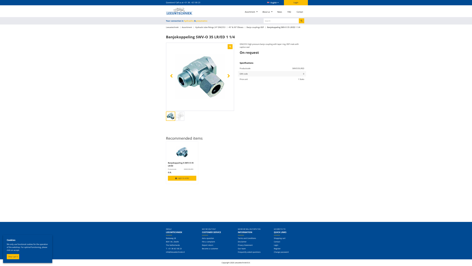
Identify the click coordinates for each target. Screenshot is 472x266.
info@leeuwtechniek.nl (175, 252)
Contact (300, 12)
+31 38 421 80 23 (175, 248)
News (279, 12)
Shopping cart (279, 238)
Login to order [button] (183, 178)
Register (277, 248)
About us (266, 12)
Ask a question (208, 238)
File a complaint (208, 242)
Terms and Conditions (247, 238)
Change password (281, 252)
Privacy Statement (245, 245)
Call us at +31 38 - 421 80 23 (188, 2)
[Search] (301, 20)
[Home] (182, 11)
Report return (207, 245)
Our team (242, 248)
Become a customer (210, 248)
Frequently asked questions (249, 252)
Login (276, 245)
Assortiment (250, 12)
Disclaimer (242, 242)
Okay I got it (13, 256)
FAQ (289, 12)
